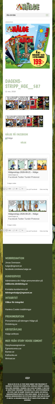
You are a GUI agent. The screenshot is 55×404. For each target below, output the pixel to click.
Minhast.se (10, 358)
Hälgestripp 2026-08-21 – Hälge (23, 172)
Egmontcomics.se (13, 348)
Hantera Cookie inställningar (18, 309)
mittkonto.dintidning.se (16, 284)
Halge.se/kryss (12, 334)
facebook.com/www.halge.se (18, 269)
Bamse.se (9, 352)
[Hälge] (10, 138)
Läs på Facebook (32, 189)
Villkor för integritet (14, 302)
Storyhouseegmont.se (15, 345)
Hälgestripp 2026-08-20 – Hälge (23, 214)
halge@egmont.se (13, 266)
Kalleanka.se (11, 355)
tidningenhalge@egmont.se (18, 293)
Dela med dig (44, 189)
